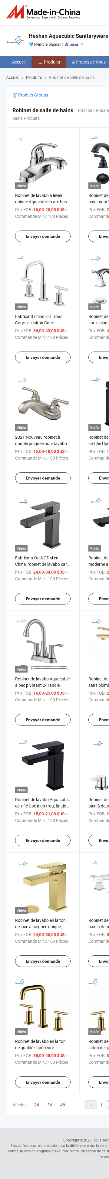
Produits (52, 62)
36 (49, 1105)
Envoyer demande (43, 236)
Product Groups (32, 95)
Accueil (18, 62)
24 (36, 1104)
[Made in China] (44, 12)
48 (62, 1105)
